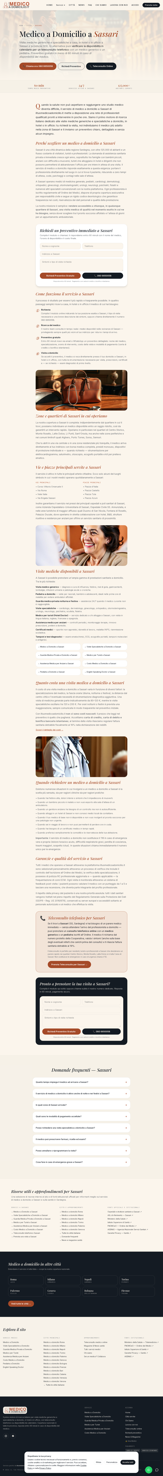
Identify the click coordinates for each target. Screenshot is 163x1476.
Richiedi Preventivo (71, 66)
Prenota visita (151, 5)
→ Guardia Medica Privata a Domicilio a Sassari (57, 655)
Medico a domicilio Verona (55, 1381)
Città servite (130, 1416)
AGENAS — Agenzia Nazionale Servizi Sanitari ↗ (128, 1229)
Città (72, 5)
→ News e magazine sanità (70, 1240)
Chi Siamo (101, 5)
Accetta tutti (128, 1462)
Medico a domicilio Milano (54, 1346)
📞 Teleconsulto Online (101, 66)
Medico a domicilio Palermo (55, 1356)
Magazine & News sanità (94, 1346)
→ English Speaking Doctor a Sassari (99, 672)
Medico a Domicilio (11, 1342)
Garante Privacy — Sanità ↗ (119, 1233)
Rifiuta (98, 1462)
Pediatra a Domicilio (11, 1363)
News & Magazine (132, 1437)
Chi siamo (88, 1353)
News (82, 5)
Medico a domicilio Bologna (55, 1363)
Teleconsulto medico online (95, 1342)
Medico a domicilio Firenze (55, 1367)
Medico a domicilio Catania (55, 1374)
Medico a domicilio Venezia (55, 1378)
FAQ (90, 5)
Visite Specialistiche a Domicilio (16, 1346)
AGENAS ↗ (129, 1356)
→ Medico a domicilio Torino (71, 1222)
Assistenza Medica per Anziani (16, 1356)
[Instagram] (6, 1436)
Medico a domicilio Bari (53, 1371)
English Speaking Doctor (13, 1367)
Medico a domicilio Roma (54, 1342)
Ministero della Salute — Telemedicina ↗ (142, 1342)
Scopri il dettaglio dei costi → (49, 730)
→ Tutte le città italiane (69, 1233)
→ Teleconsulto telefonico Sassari (25, 1233)
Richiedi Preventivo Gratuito (60, 275)
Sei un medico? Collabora (95, 1356)
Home (49, 5)
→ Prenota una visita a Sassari (23, 1236)
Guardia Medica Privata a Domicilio (17, 1349)
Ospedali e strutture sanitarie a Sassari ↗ (125, 1212)
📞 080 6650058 (102, 275)
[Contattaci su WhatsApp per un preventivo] (148, 1469)
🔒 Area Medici (131, 1441)
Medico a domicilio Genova (55, 1360)
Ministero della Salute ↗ (118, 1219)
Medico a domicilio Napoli (54, 1349)
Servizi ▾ (60, 5)
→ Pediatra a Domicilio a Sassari (51, 672)
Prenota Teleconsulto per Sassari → (69, 964)
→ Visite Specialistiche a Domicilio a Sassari (102, 647)
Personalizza (111, 1462)
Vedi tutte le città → (21, 1303)
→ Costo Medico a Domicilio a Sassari (100, 663)
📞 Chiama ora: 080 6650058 (38, 66)
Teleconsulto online (133, 1429)
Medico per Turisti (10, 1353)
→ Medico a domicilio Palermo (72, 1226)
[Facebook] (13, 1436)
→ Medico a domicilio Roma (71, 1212)
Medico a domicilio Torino (54, 1353)
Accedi (135, 5)
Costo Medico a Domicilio (13, 1360)
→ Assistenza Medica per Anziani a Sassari (56, 663)
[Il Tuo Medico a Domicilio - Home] (16, 5)
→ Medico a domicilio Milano (71, 1215)
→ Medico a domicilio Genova (72, 1229)
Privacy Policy (45, 1468)
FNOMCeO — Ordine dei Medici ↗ (122, 1226)
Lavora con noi (119, 5)
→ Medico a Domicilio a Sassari (51, 647)
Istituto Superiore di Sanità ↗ (120, 1222)
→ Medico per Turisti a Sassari (97, 655)
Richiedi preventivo (133, 1433)
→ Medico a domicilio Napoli (71, 1219)
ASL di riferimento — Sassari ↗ (120, 1215)
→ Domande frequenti (68, 1236)
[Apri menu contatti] (156, 1469)
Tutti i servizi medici (92, 1349)
